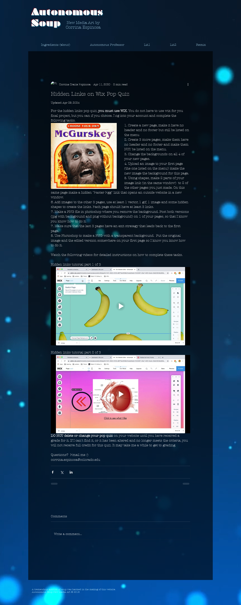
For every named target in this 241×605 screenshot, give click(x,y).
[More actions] (188, 84)
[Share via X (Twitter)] (62, 472)
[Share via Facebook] (52, 472)
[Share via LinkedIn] (71, 472)
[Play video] (120, 306)
